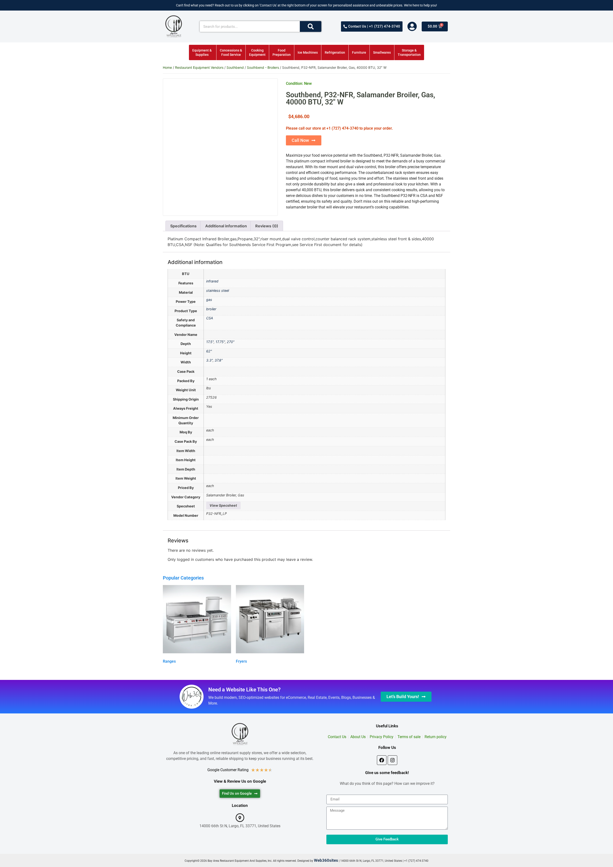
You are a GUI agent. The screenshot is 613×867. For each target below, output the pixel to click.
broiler (211, 309)
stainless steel (217, 290)
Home (167, 67)
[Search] (310, 26)
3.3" (209, 360)
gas (209, 300)
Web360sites (326, 860)
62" (209, 351)
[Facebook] (381, 760)
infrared (212, 281)
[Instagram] (392, 760)
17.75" (220, 342)
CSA (209, 318)
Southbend (235, 67)
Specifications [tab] (183, 226)
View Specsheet (223, 505)
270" (230, 342)
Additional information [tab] (226, 226)
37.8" (219, 360)
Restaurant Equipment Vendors (199, 67)
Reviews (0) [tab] (266, 226)
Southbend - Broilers (263, 67)
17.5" (210, 342)
